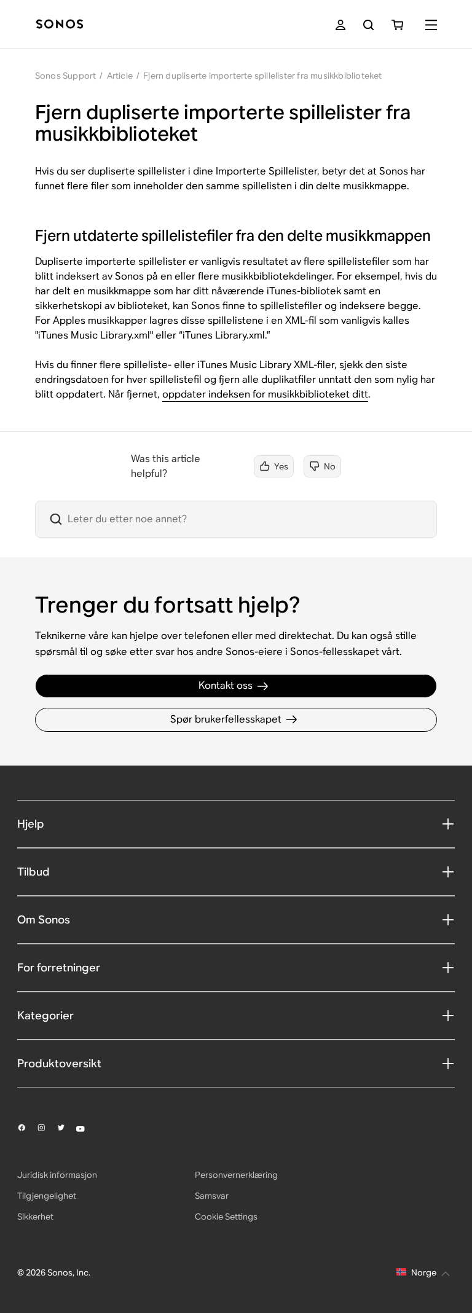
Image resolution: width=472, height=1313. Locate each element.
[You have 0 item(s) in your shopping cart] (397, 25)
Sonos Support (65, 75)
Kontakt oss (226, 685)
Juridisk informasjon (57, 1174)
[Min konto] (340, 25)
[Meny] (431, 25)
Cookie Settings (226, 1216)
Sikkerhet (35, 1216)
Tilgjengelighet (46, 1195)
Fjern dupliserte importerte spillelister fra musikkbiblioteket (262, 75)
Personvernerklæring (236, 1174)
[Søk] (368, 25)
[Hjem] (59, 25)
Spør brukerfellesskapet (225, 719)
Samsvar (212, 1195)
